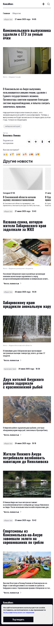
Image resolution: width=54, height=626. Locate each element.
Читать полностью (11, 283)
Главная (6, 13)
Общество (16, 13)
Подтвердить (18, 619)
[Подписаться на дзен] (43, 4)
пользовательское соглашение (18, 612)
